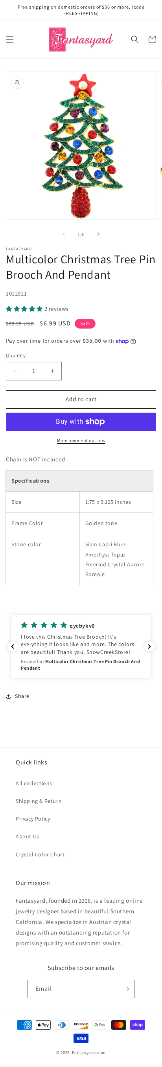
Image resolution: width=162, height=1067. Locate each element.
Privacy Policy (33, 818)
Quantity (16, 355)
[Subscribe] (125, 989)
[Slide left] (63, 234)
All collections (34, 783)
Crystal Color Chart (40, 854)
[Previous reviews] (12, 646)
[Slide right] (98, 234)
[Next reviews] (149, 646)
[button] (9, 39)
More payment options (81, 440)
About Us (27, 836)
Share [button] (22, 696)
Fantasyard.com (89, 1052)
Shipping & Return (39, 800)
